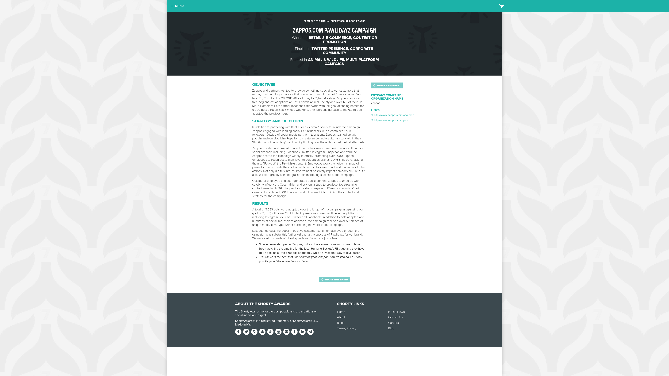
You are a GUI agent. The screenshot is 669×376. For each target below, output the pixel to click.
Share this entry (388, 85)
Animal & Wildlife (326, 59)
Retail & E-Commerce (330, 38)
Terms (341, 328)
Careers (393, 323)
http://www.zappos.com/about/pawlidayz (398, 115)
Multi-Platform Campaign (352, 61)
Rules (340, 323)
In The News (396, 312)
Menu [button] (179, 6)
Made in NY (242, 324)
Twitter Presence (330, 48)
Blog (391, 328)
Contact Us (395, 317)
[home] (501, 6)
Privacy (351, 328)
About (341, 317)
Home (341, 312)
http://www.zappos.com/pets (390, 120)
